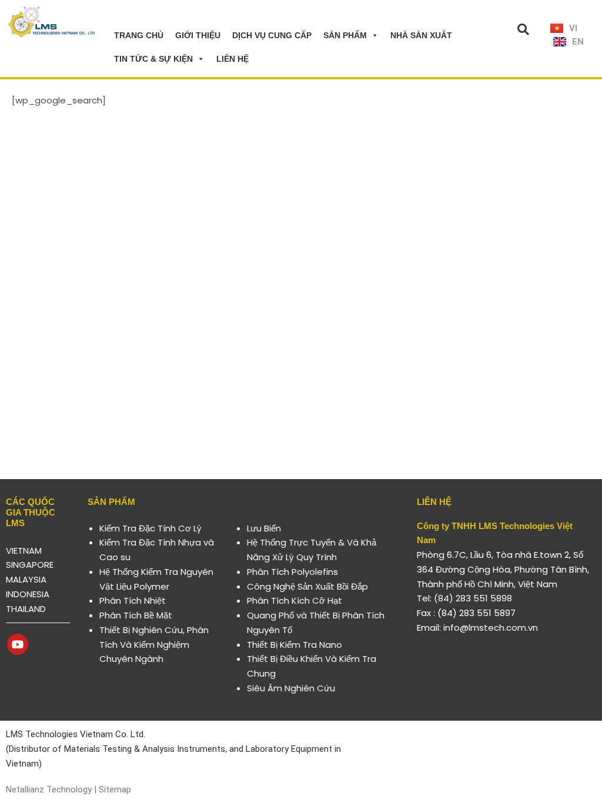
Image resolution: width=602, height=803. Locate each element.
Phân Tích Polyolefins (292, 572)
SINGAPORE (29, 564)
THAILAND (26, 609)
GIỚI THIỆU (197, 35)
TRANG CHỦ (138, 35)
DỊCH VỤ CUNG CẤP (272, 35)
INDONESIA (27, 594)
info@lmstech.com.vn (490, 627)
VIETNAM (24, 550)
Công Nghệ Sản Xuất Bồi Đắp (307, 586)
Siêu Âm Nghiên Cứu (291, 688)
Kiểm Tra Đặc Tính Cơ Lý (150, 528)
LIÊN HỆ (232, 58)
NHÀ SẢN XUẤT (421, 35)
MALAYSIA (26, 579)
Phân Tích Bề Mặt (135, 615)
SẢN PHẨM (345, 35)
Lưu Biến (264, 528)
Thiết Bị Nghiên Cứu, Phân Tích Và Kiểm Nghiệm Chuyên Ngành (154, 644)
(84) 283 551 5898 (473, 598)
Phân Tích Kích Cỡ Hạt (294, 600)
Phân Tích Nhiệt (132, 600)
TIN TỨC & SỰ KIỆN (153, 58)
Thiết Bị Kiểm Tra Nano (294, 644)
